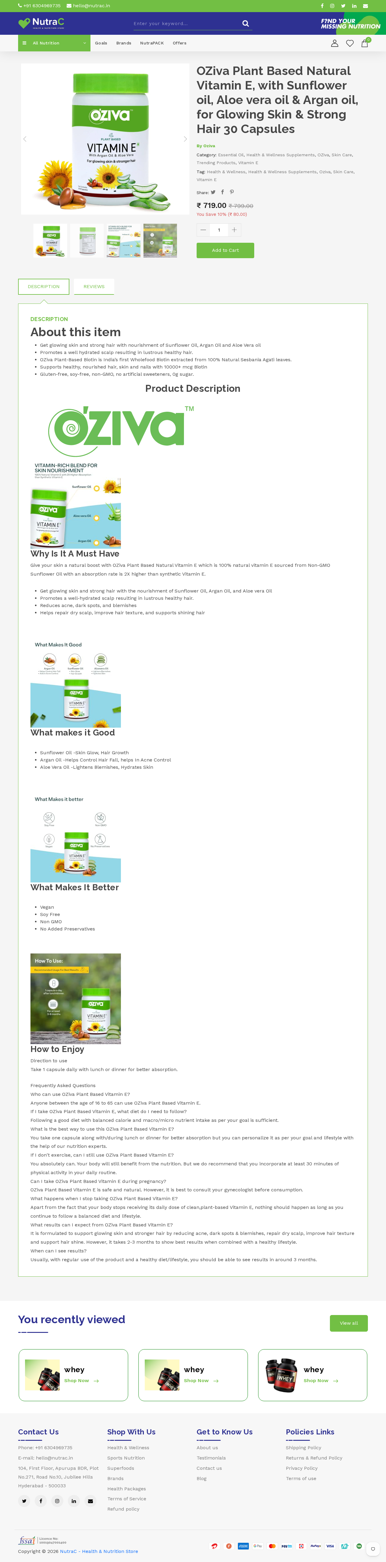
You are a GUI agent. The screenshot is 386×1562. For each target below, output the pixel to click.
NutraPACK (152, 43)
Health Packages (126, 1489)
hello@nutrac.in (90, 5)
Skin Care (342, 154)
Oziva (209, 145)
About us (207, 1447)
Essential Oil (231, 154)
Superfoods (120, 1468)
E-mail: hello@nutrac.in (45, 1458)
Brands (123, 43)
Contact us (209, 1468)
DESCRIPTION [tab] (44, 286)
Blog (202, 1478)
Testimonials (211, 1458)
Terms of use (301, 1478)
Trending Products (216, 162)
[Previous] (25, 139)
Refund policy (123, 1509)
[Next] (185, 139)
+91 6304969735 (41, 5)
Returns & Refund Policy (314, 1458)
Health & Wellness (226, 171)
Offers (179, 43)
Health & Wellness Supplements (280, 154)
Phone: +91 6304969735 (45, 1447)
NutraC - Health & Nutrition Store (99, 1551)
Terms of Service (126, 1499)
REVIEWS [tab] (94, 286)
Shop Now (77, 1380)
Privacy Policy (302, 1468)
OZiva (323, 154)
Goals (101, 43)
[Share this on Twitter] (213, 192)
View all (349, 1323)
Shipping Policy (303, 1447)
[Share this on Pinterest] (232, 192)
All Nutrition (45, 43)
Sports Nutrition (126, 1458)
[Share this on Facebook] (223, 192)
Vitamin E (248, 162)
